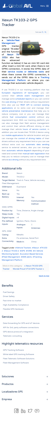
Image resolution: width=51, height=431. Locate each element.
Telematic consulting (12, 336)
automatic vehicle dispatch (19, 150)
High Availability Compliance (16, 305)
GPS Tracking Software (13, 350)
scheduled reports (23, 99)
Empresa (7, 399)
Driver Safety (9, 296)
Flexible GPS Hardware (13, 309)
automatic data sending (37, 144)
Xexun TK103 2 (12, 251)
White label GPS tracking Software (18, 354)
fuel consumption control (22, 117)
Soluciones (8, 376)
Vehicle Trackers (23, 248)
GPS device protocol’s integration (18, 332)
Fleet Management (11, 257)
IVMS (29, 251)
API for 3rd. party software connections (21, 327)
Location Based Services (32, 254)
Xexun (36, 248)
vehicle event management (30, 96)
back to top (44, 276)
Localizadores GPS (12, 391)
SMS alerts (27, 257)
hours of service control (34, 129)
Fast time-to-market (12, 300)
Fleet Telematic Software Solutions (18, 358)
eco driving (14, 160)
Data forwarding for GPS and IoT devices (21, 323)
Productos (8, 384)
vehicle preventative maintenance (17, 111)
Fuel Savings (8, 292)
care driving (10, 102)
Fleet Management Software (16, 363)
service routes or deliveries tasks (26, 71)
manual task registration (34, 153)
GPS (23, 251)
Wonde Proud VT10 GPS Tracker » (28, 269)
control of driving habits (29, 138)
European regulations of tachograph (20, 93)
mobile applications (14, 135)
